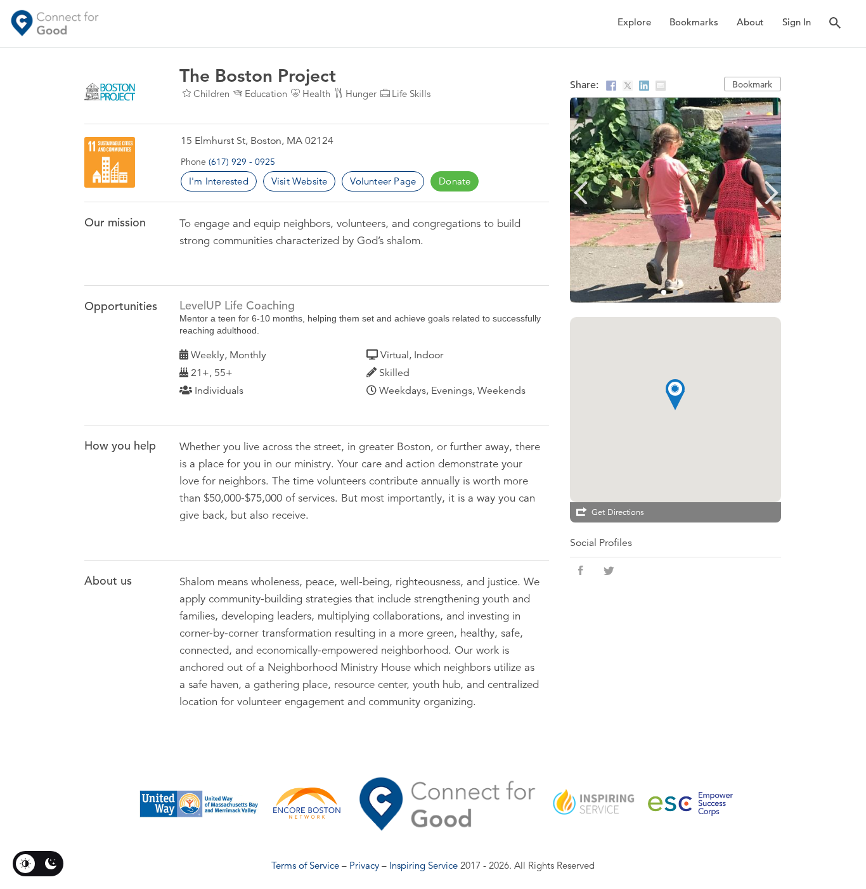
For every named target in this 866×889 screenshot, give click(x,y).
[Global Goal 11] (109, 162)
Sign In (796, 22)
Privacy (364, 865)
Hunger (361, 94)
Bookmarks (693, 22)
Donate (454, 181)
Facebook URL (580, 570)
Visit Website (299, 181)
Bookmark (752, 84)
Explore (634, 22)
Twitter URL (608, 570)
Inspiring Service (423, 865)
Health (316, 94)
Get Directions (617, 512)
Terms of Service (305, 865)
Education (266, 94)
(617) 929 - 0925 (242, 161)
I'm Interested (219, 181)
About (750, 22)
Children (211, 94)
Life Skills (411, 94)
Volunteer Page (383, 181)
